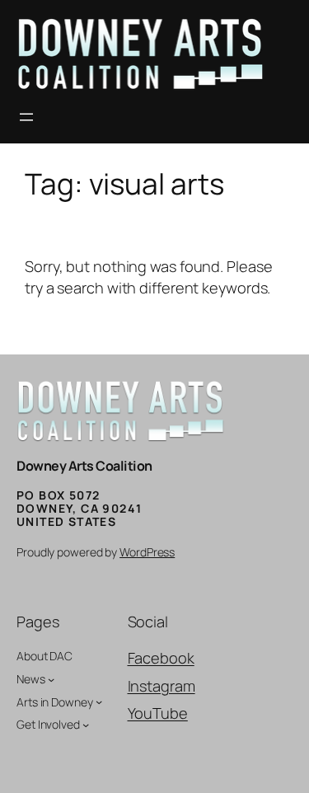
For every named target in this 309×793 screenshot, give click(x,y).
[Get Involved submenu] (85, 724)
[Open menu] (26, 117)
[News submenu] (51, 679)
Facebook (161, 658)
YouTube (158, 713)
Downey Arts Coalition (84, 466)
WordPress (147, 552)
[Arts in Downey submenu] (99, 701)
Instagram (161, 686)
